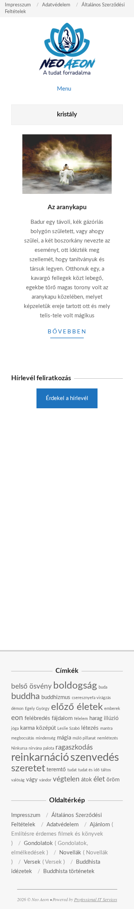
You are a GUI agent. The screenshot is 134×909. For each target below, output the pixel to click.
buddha (25, 696)
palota (48, 748)
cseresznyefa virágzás (91, 698)
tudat (72, 770)
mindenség (45, 738)
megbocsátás (22, 738)
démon (17, 709)
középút (46, 728)
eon (17, 718)
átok (86, 780)
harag (95, 718)
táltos (106, 770)
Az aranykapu (67, 207)
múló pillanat (84, 738)
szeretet (28, 768)
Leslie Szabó (68, 728)
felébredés (37, 718)
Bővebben (67, 332)
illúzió (111, 718)
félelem (81, 719)
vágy (32, 780)
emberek (112, 709)
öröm (112, 780)
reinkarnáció (40, 757)
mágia (64, 738)
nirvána (35, 748)
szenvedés (94, 757)
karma (27, 728)
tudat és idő (88, 770)
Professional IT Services (95, 899)
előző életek (77, 707)
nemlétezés (107, 738)
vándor (45, 780)
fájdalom (62, 718)
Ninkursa (19, 748)
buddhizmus (55, 697)
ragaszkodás (74, 747)
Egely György (37, 709)
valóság (18, 780)
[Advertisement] (67, 472)
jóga (15, 728)
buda (103, 687)
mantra (106, 728)
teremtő (56, 769)
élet (99, 779)
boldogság (75, 685)
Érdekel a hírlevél (67, 398)
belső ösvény (31, 686)
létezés (90, 728)
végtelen (66, 779)
